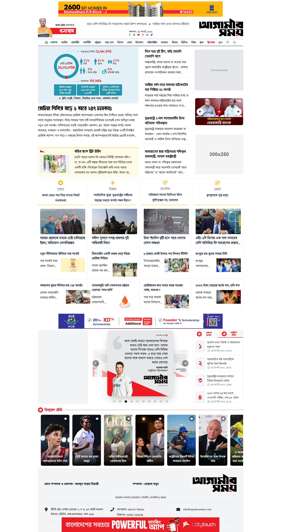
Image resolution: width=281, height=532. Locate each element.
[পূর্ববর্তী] (200, 111)
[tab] (205, 334)
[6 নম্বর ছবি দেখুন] (143, 401)
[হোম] (45, 42)
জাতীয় (64, 42)
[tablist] (218, 334)
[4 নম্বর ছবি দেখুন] (132, 401)
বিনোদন (139, 42)
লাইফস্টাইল (152, 42)
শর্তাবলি (145, 497)
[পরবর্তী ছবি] (185, 363)
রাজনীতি (75, 42)
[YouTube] (138, 35)
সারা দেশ (109, 42)
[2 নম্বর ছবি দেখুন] (120, 401)
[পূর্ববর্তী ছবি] (96, 363)
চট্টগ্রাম (98, 42)
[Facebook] (130, 35)
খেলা (129, 42)
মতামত (164, 42)
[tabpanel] (218, 370)
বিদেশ (120, 42)
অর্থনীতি (87, 42)
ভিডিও (184, 42)
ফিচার (175, 42)
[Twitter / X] (134, 35)
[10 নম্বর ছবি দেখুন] (167, 401)
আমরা (163, 497)
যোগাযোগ (135, 497)
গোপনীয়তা (154, 497)
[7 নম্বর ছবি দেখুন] (149, 401)
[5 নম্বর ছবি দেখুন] (137, 401)
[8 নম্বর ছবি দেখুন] (155, 401)
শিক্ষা (193, 42)
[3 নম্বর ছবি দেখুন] (126, 401)
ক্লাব (202, 42)
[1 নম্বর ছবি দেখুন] (114, 401)
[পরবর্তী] (238, 111)
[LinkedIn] (147, 35)
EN (220, 42)
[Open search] (234, 42)
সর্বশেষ (53, 42)
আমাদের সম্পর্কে (122, 497)
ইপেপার (211, 42)
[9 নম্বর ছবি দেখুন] (161, 401)
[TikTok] (152, 35)
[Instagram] (143, 35)
